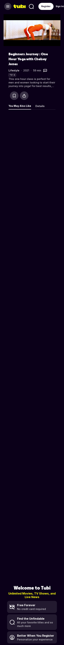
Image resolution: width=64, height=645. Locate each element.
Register (46, 6)
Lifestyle (14, 70)
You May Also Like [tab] (20, 105)
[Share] (24, 95)
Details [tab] (40, 106)
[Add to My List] (14, 95)
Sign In (59, 6)
